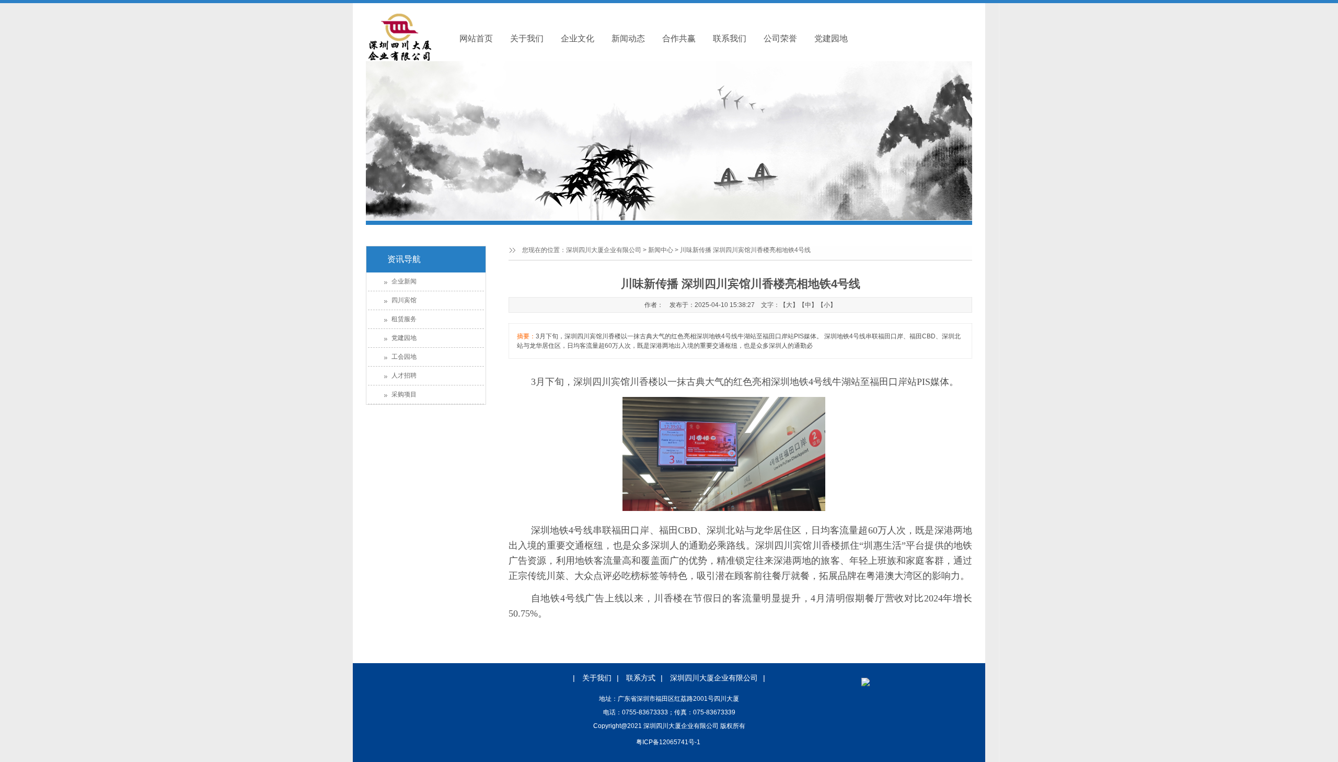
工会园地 (404, 356)
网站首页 (476, 38)
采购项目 (404, 394)
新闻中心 (660, 250)
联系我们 (729, 38)
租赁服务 (404, 319)
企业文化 (577, 38)
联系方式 (640, 678)
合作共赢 (679, 38)
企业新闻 (404, 281)
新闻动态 (628, 38)
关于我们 (527, 38)
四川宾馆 (404, 300)
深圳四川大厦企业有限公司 (603, 250)
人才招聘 (404, 375)
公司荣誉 (780, 38)
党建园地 (831, 38)
